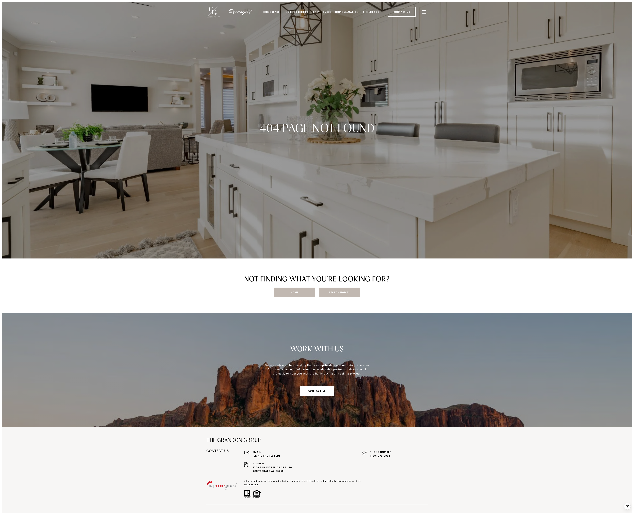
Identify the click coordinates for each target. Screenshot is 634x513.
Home (295, 292)
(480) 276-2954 (380, 455)
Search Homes (339, 292)
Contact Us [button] (317, 390)
